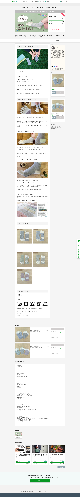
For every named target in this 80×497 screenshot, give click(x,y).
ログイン (65, 1)
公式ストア (47, 1)
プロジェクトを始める (35, 1)
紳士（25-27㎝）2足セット (35, 328)
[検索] (29, 1)
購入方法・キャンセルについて (55, 126)
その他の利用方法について (55, 128)
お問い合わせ (57, 491)
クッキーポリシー (45, 491)
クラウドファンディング (46, 475)
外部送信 (40, 491)
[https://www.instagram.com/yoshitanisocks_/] (57, 66)
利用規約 (22, 491)
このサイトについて (41, 1)
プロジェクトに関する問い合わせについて (57, 127)
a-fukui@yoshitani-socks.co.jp (58, 69)
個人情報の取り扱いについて (33, 491)
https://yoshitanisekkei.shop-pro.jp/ (59, 68)
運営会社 (26, 491)
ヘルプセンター (51, 491)
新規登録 (62, 1)
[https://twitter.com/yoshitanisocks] (52, 66)
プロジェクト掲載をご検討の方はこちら (40, 480)
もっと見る (61, 467)
